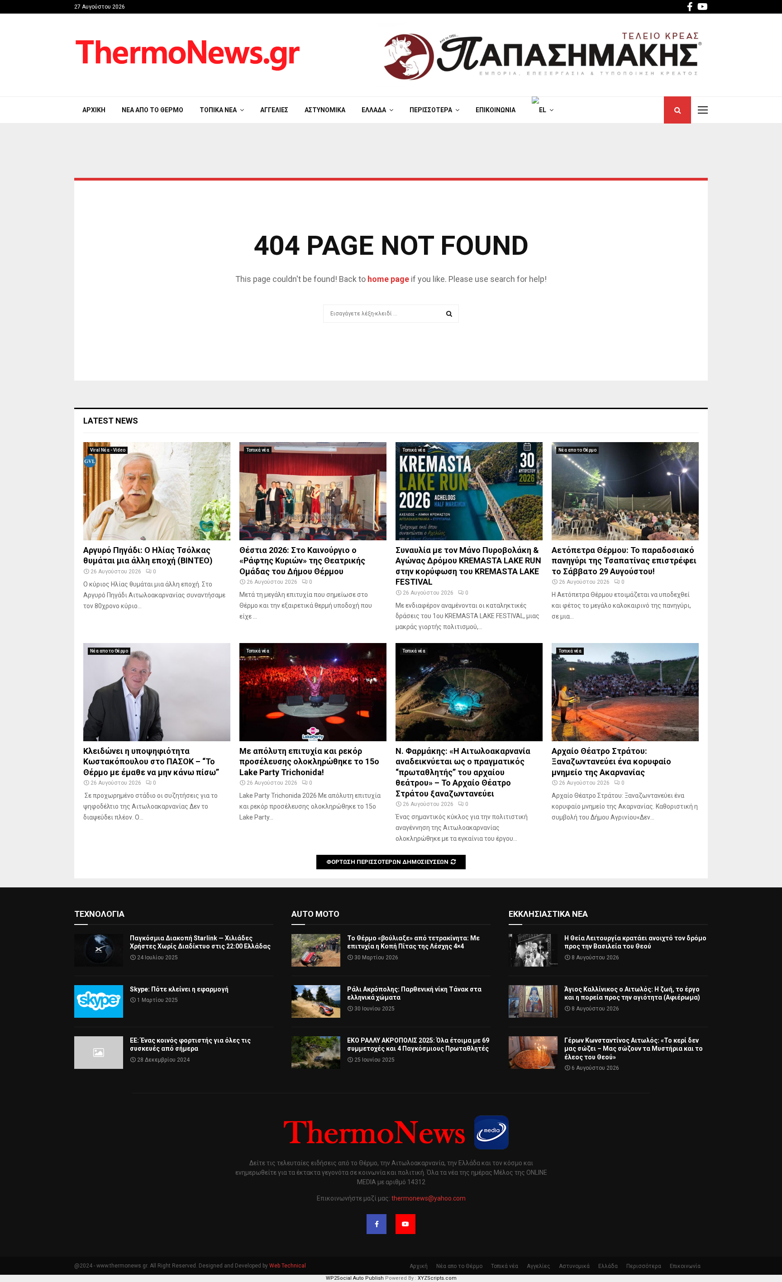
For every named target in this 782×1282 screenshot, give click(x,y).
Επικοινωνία (495, 110)
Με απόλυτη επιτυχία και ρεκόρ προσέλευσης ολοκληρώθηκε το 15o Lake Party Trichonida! (309, 761)
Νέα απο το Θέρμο (152, 110)
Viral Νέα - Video (107, 450)
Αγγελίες (274, 110)
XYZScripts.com (437, 1278)
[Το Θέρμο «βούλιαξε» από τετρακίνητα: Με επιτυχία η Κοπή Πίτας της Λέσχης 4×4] (315, 950)
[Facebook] (376, 1224)
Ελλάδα (374, 110)
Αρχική (93, 110)
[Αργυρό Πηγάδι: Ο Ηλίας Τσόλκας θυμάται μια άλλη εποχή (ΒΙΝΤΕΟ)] (156, 491)
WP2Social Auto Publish (355, 1278)
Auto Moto (315, 914)
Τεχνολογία (99, 914)
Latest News (110, 420)
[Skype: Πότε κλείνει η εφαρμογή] (98, 1001)
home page (388, 279)
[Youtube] (405, 1224)
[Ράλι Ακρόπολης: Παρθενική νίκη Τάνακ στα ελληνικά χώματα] (315, 1001)
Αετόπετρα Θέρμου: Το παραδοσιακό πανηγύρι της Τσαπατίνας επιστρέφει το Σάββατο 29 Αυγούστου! (624, 560)
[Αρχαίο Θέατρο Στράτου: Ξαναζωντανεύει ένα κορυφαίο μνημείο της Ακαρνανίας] (625, 692)
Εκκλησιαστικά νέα (548, 914)
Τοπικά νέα (218, 110)
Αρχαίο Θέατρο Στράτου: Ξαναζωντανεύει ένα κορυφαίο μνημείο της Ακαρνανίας (611, 761)
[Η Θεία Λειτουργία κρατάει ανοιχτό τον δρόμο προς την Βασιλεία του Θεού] (533, 950)
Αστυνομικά (325, 110)
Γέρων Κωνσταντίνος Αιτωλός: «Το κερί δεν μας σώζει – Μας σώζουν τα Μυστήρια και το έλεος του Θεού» (633, 1048)
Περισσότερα (431, 110)
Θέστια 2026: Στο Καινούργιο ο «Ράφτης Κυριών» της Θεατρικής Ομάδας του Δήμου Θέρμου (302, 560)
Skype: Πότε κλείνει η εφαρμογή (179, 989)
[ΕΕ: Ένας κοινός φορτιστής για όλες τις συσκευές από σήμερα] (98, 1052)
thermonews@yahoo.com (428, 1198)
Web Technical (287, 1266)
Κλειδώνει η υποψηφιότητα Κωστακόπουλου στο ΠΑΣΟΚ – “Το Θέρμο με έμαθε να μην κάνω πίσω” (151, 761)
